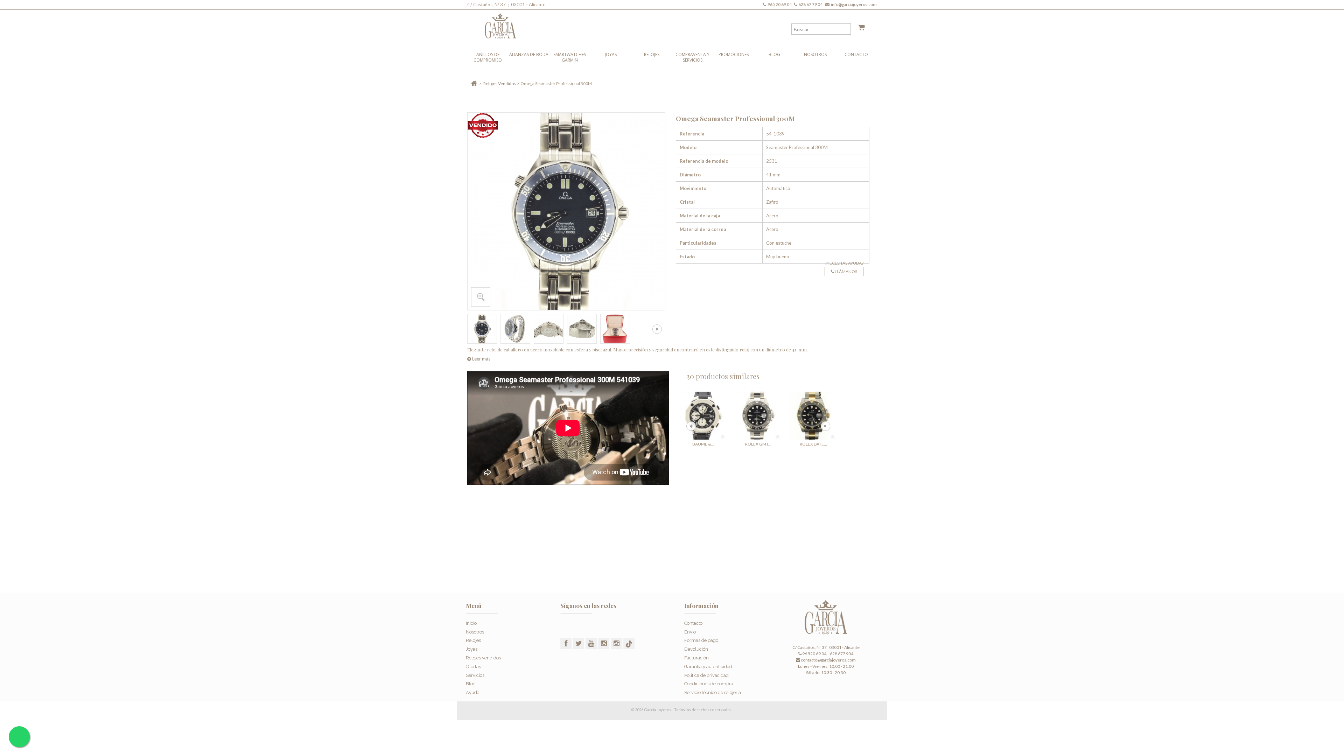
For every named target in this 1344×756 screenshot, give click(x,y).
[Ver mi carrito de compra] (859, 28)
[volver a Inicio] (474, 83)
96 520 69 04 (814, 653)
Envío (690, 632)
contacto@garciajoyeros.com (828, 660)
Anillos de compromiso (488, 57)
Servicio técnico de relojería (712, 692)
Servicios (475, 675)
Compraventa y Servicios (692, 57)
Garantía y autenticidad (708, 666)
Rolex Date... (813, 444)
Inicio (471, 623)
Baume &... (703, 444)
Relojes (651, 54)
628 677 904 (841, 653)
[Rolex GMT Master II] (758, 416)
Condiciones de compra (708, 683)
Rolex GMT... (758, 444)
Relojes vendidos (483, 657)
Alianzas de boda (528, 54)
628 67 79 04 (811, 4)
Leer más (480, 359)
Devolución (696, 649)
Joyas (611, 54)
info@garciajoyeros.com (854, 4)
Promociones (734, 54)
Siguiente (657, 329)
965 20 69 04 (780, 4)
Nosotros (815, 54)
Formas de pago (701, 640)
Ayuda (472, 692)
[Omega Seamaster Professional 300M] (482, 329)
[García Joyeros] (658, 24)
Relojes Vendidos (499, 83)
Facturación (696, 657)
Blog (774, 54)
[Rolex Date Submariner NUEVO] (813, 416)
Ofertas (473, 666)
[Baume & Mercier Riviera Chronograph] (703, 416)
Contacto (856, 54)
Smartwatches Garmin (569, 57)
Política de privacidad (706, 675)
